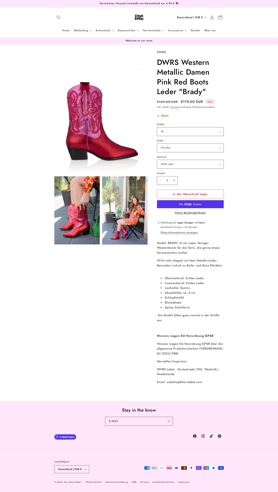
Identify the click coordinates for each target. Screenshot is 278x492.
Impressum (183, 482)
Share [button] (165, 115)
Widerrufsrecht (93, 482)
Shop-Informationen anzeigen (179, 232)
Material (161, 157)
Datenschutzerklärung (116, 482)
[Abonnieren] (168, 421)
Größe (160, 124)
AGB (134, 482)
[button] (58, 17)
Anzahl (161, 173)
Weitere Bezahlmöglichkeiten (190, 212)
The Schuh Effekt (72, 482)
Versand (174, 107)
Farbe (160, 140)
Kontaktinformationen (163, 482)
